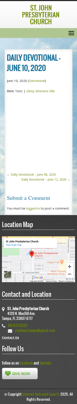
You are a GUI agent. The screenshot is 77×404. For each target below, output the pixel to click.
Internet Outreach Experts (41, 394)
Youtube (45, 363)
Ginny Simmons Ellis (40, 91)
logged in (33, 208)
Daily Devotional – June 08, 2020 (31, 174)
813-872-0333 (17, 325)
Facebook (26, 363)
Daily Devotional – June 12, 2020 (45, 179)
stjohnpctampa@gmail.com (35, 330)
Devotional (37, 80)
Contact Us (10, 337)
